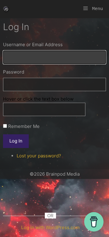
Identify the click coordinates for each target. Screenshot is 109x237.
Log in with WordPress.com (50, 227)
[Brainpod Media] (6, 9)
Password (13, 72)
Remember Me (24, 126)
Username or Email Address (33, 44)
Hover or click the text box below (38, 99)
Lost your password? (39, 156)
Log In (15, 141)
